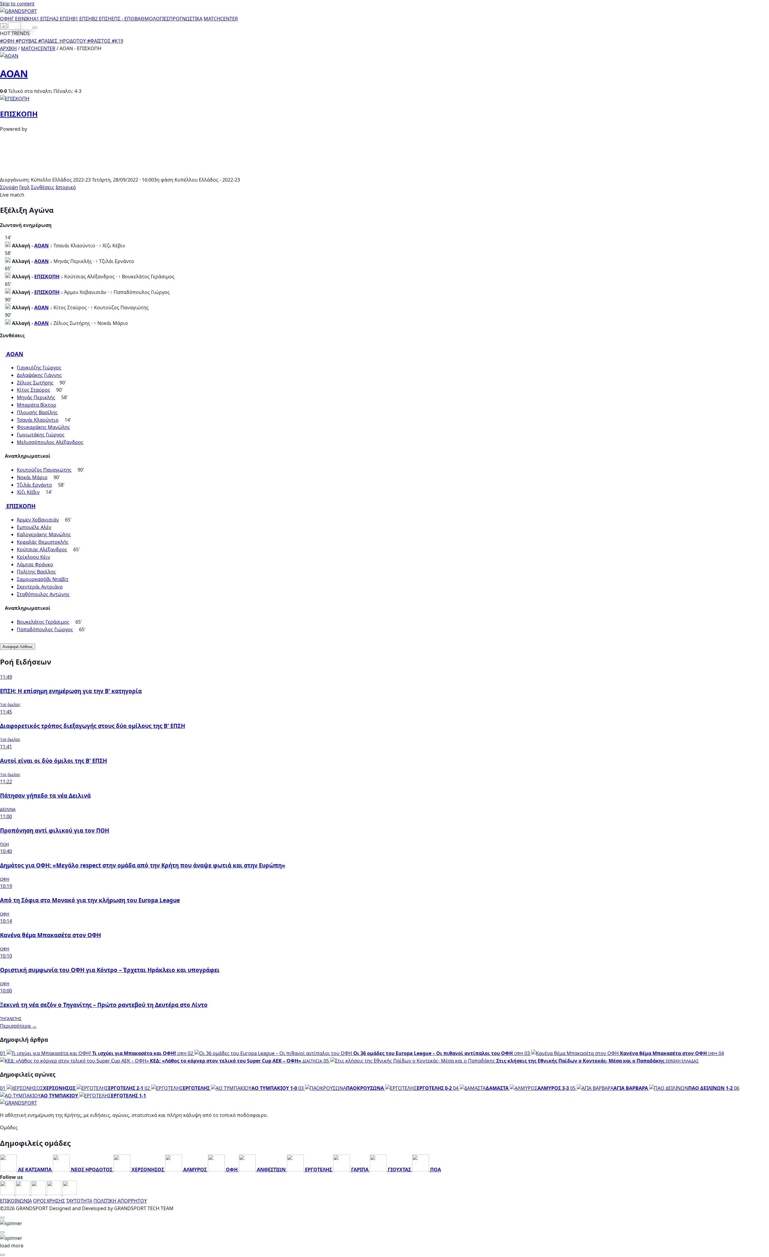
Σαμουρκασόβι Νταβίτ (42, 579)
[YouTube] (39, 1193)
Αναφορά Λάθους (17, 646)
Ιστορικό (66, 187)
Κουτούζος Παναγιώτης (44, 469)
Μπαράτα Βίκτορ (36, 405)
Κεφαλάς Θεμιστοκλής (42, 542)
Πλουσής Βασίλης (37, 412)
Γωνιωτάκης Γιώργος (41, 434)
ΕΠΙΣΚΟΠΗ (19, 114)
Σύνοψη (9, 187)
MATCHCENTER (38, 48)
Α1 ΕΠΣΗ (43, 18)
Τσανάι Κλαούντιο (38, 420)
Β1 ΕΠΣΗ (82, 18)
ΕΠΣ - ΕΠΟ (123, 18)
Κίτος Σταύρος (33, 390)
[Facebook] (8, 1193)
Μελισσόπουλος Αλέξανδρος (50, 442)
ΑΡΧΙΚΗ (8, 48)
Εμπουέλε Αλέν (34, 527)
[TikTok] (69, 1193)
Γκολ (24, 187)
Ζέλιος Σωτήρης (35, 382)
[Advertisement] (384, 172)
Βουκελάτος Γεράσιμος (43, 622)
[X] (54, 1193)
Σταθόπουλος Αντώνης (43, 594)
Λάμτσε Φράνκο (35, 564)
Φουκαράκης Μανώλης (43, 427)
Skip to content (17, 3)
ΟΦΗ (5, 18)
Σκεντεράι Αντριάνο (40, 586)
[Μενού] (34, 28)
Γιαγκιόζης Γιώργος (39, 367)
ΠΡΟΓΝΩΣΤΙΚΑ (185, 18)
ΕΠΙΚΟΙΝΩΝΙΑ (16, 1200)
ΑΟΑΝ (14, 73)
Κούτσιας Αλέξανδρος (42, 549)
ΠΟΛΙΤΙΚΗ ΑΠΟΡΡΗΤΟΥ (120, 1200)
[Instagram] (23, 1193)
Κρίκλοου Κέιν (33, 557)
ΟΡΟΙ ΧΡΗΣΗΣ (49, 1200)
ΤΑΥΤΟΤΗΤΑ (79, 1200)
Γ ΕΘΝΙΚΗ (22, 18)
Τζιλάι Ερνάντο (34, 485)
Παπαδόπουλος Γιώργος (45, 629)
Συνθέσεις (42, 187)
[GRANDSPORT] (18, 11)
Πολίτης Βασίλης (36, 571)
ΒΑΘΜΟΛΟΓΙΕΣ (152, 18)
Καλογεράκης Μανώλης (44, 534)
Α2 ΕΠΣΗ (62, 18)
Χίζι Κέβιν (28, 492)
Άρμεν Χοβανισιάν (38, 519)
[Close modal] (2, 1218)
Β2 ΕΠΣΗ (101, 18)
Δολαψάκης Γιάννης (39, 375)
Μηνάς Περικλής (36, 397)
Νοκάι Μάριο (32, 477)
